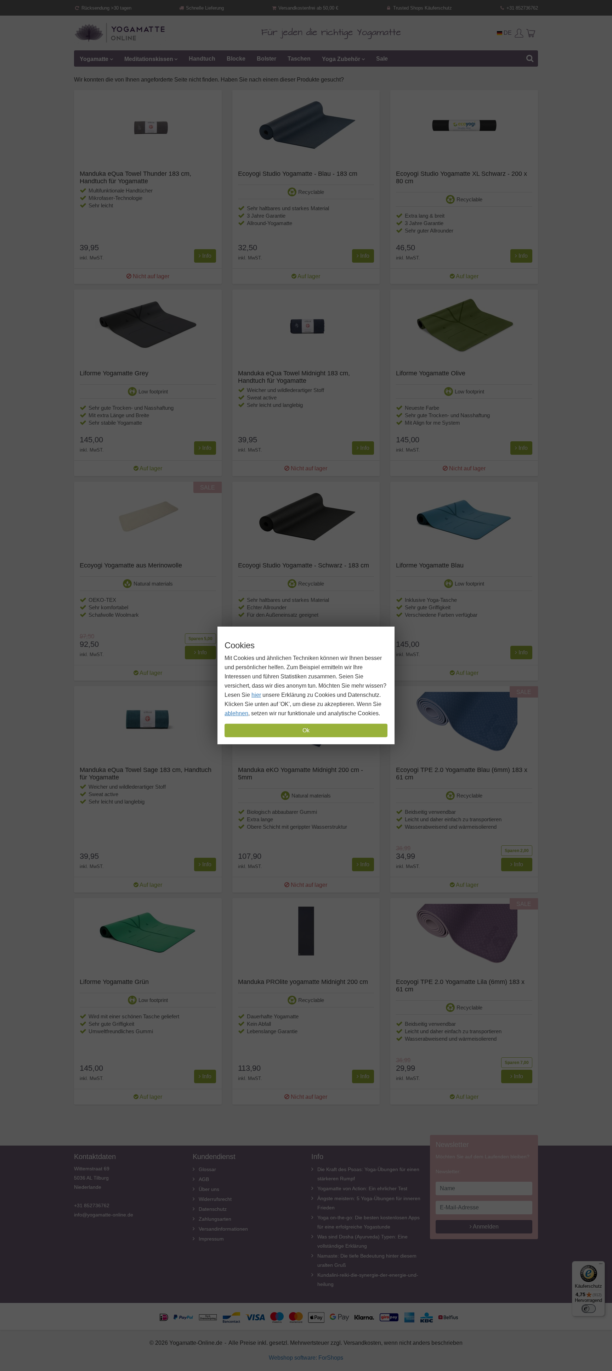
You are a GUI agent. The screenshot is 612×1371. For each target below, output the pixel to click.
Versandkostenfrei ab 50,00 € (307, 8)
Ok (306, 730)
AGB (204, 1179)
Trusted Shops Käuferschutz (422, 8)
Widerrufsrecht (215, 1199)
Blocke (236, 59)
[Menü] (600, 1265)
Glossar (207, 1169)
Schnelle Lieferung (204, 8)
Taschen (299, 59)
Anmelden (485, 1227)
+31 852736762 (521, 8)
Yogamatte (94, 59)
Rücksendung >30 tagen (105, 8)
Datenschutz (213, 1209)
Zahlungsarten (215, 1219)
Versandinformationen (223, 1229)
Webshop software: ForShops (306, 1358)
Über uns (209, 1189)
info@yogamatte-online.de (103, 1215)
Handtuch (202, 59)
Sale (382, 59)
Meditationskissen (148, 59)
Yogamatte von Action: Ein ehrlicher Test (362, 1188)
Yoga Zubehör (341, 59)
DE (507, 33)
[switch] (589, 1308)
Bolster (266, 59)
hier (256, 695)
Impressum (211, 1239)
